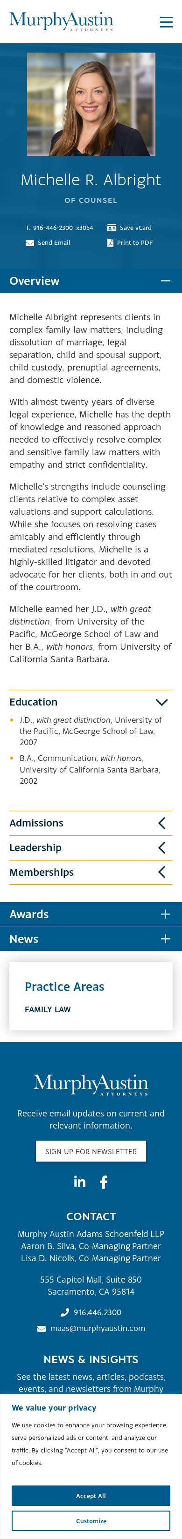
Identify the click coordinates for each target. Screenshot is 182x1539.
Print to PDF (135, 242)
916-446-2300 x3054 (59, 227)
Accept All (91, 1495)
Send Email (54, 242)
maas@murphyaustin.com (97, 1328)
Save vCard (136, 227)
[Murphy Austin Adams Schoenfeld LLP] (61, 21)
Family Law (48, 1009)
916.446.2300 (97, 1312)
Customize (91, 1521)
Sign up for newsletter (91, 1151)
